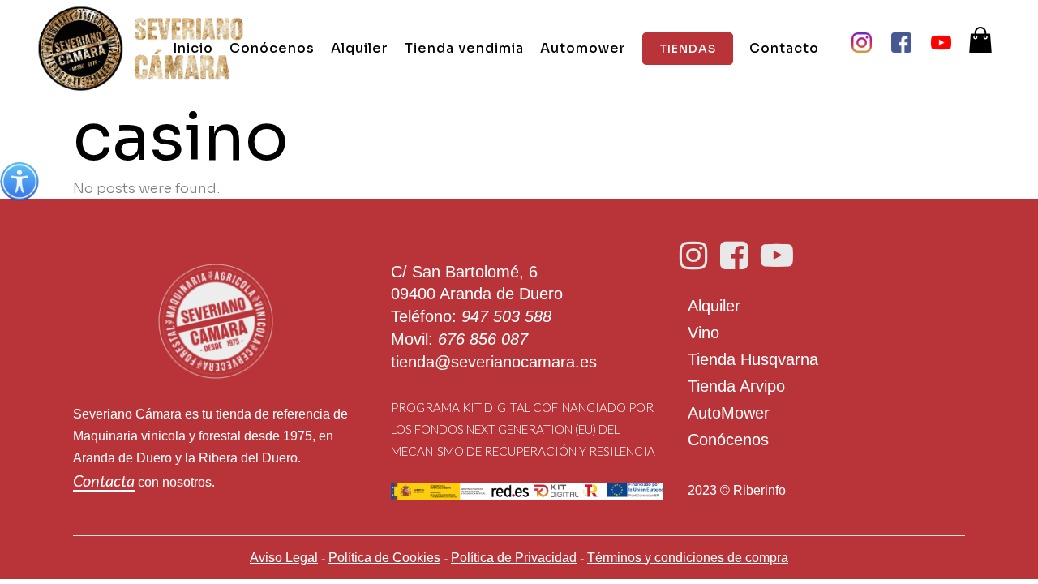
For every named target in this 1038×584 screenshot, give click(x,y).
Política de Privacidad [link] (514, 558)
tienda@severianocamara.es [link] (494, 362)
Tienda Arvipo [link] (736, 386)
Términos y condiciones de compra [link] (687, 558)
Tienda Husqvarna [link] (753, 359)
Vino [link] (703, 332)
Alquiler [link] (714, 306)
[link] (19, 181)
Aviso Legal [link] (284, 558)
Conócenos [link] (728, 440)
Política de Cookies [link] (384, 558)
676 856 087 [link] (483, 339)
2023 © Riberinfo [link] (737, 490)
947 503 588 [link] (506, 316)
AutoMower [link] (729, 413)
